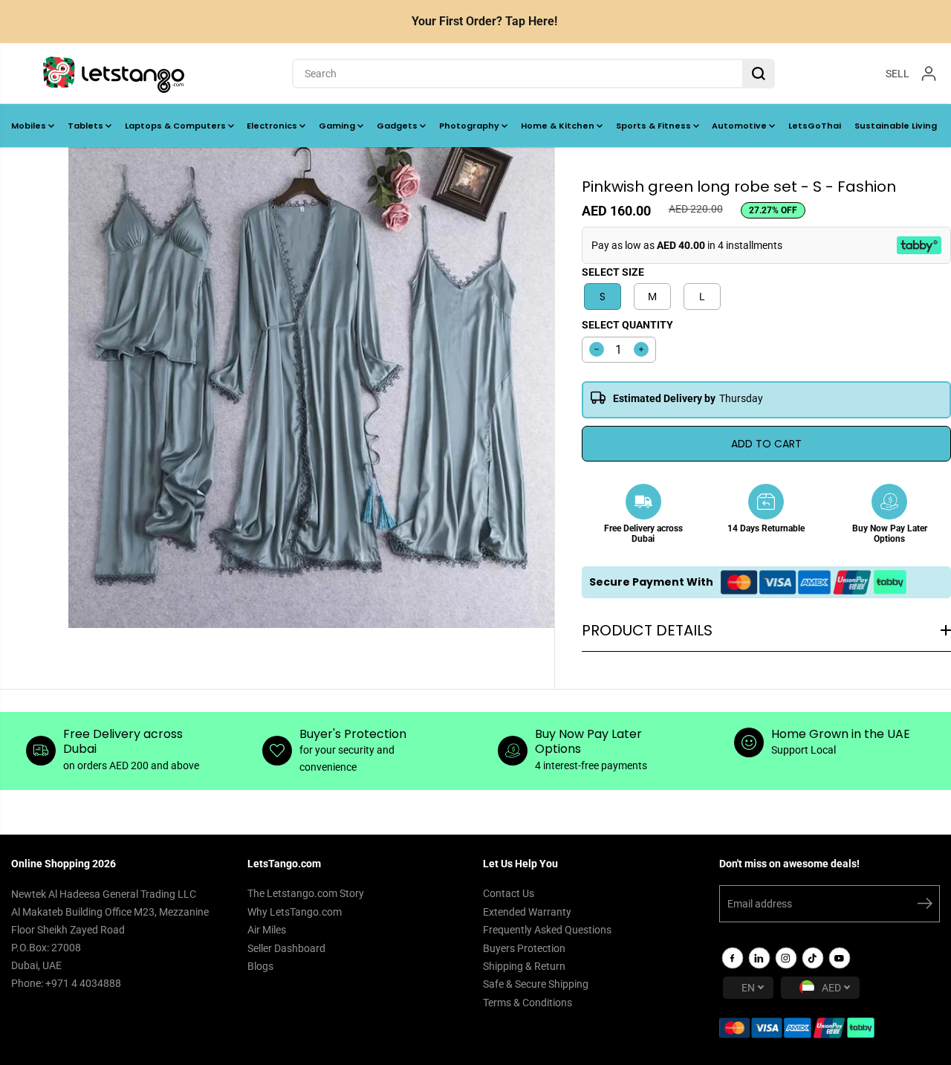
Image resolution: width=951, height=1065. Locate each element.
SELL (897, 73)
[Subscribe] (925, 906)
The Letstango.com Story (305, 893)
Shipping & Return (524, 966)
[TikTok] (812, 958)
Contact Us (508, 893)
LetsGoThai (814, 126)
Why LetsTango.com (294, 912)
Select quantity (627, 325)
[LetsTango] (113, 73)
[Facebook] (732, 958)
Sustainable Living (895, 126)
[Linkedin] (759, 958)
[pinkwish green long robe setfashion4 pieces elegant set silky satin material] (311, 388)
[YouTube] (839, 958)
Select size (613, 272)
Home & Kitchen (559, 126)
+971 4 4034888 (83, 983)
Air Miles (266, 930)
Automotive (740, 126)
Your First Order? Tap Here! (484, 21)
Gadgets (398, 126)
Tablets (87, 126)
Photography (470, 126)
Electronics (273, 126)
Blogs (260, 966)
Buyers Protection (524, 948)
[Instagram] (786, 958)
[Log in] (928, 73)
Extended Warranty (527, 912)
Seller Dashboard (286, 948)
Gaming (338, 126)
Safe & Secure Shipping (535, 984)
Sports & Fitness (654, 126)
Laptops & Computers (176, 126)
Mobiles (29, 126)
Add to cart (766, 443)
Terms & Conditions (527, 1003)
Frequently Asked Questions (547, 930)
